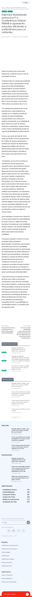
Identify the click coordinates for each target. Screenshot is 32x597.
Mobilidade (5, 555)
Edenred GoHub (7, 562)
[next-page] (5, 374)
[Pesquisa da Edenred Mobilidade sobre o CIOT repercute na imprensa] (6, 350)
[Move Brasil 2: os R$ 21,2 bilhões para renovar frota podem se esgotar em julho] (6, 368)
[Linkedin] (9, 531)
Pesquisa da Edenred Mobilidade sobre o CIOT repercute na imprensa (19, 349)
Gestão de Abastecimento (10, 545)
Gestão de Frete (7, 566)
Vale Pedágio (6, 552)
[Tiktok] (23, 531)
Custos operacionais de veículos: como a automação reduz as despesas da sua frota (21, 402)
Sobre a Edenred (7, 575)
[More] (23, 43)
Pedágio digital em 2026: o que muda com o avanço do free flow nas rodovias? (20, 385)
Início (3, 7)
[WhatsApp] (19, 43)
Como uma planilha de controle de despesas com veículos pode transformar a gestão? (21, 393)
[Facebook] (8, 43)
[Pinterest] (16, 43)
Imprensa (7, 7)
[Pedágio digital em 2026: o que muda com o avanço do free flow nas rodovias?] (6, 386)
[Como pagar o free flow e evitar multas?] (6, 411)
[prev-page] (3, 374)
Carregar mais (15, 417)
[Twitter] (12, 43)
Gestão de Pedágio (8, 559)
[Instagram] (18, 531)
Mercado (10, 11)
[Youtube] (13, 531)
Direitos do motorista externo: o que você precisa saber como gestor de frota (20, 478)
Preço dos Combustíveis (9, 582)
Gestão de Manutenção (9, 549)
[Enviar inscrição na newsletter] (28, 522)
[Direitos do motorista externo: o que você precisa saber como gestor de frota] (6, 479)
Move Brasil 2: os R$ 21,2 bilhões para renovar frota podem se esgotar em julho (20, 367)
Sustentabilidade (7, 578)
